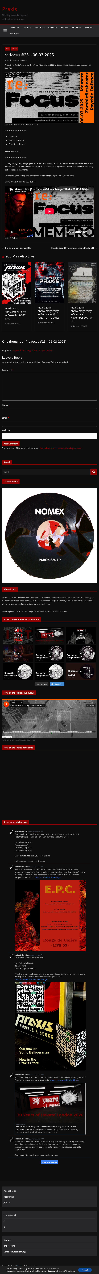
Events (64, 27)
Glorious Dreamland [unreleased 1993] (23, 740)
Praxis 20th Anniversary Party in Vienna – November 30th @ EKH (81, 314)
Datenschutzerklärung (15, 1251)
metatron (23, 60)
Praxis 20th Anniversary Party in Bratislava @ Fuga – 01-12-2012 (48, 312)
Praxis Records (6, 740)
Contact (89, 27)
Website (6, 430)
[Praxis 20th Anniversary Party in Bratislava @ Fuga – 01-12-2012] (49, 264)
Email (5, 417)
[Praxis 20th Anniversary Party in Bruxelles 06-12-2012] (16, 264)
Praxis (9, 9)
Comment (7, 370)
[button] (55, 27)
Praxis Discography (44, 27)
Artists (27, 27)
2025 (7, 49)
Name (6, 405)
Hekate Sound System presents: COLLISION (72, 248)
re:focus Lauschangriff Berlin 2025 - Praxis (32, 350)
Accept (85, 1270)
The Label (15, 27)
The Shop (76, 27)
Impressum (9, 1245)
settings (71, 1271)
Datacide (14, 33)
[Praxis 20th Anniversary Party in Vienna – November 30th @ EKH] (82, 264)
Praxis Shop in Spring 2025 (18, 248)
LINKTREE (22, 238)
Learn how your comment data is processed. (61, 448)
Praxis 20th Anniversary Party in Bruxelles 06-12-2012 (15, 313)
